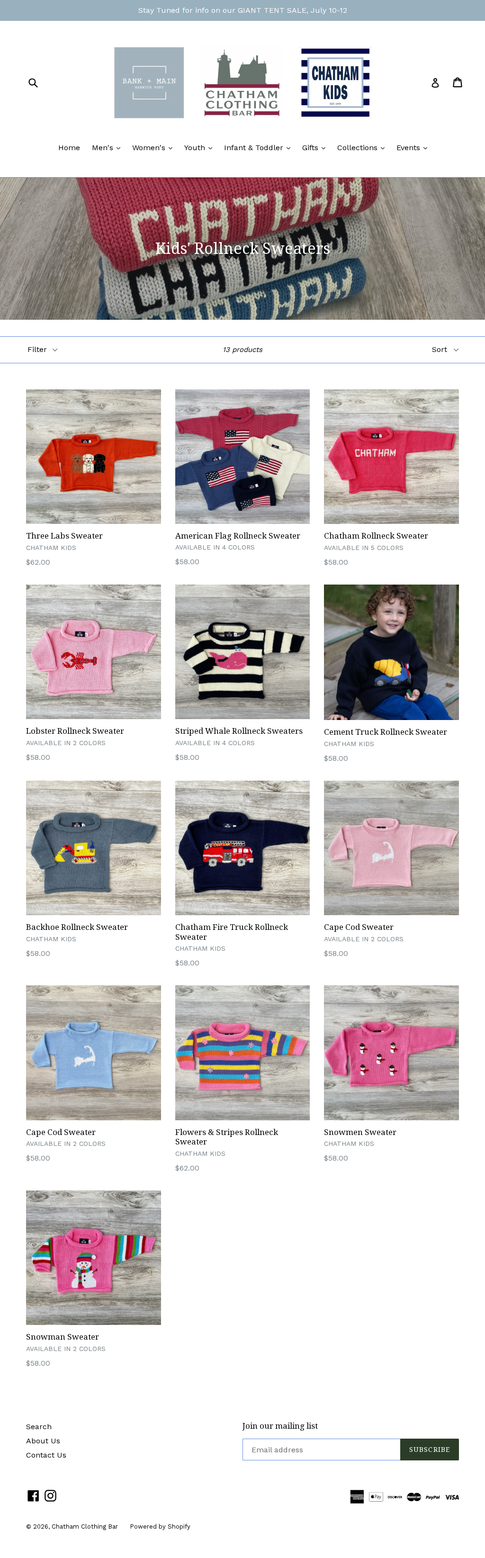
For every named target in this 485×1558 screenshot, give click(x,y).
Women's (154, 147)
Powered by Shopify (160, 1526)
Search (39, 1426)
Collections (363, 147)
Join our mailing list (280, 1426)
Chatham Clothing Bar (85, 1526)
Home (69, 147)
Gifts (316, 147)
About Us (43, 1440)
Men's (108, 147)
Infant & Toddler (259, 147)
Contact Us (46, 1454)
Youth (200, 147)
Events (414, 147)
